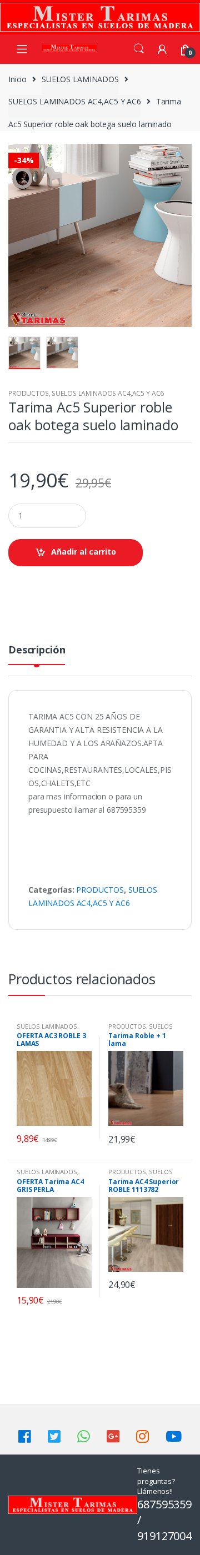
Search (139, 49)
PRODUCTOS (28, 393)
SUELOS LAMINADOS (80, 79)
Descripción (36, 650)
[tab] (36, 654)
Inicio (17, 79)
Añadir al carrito (83, 551)
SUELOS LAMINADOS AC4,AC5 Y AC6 (74, 101)
